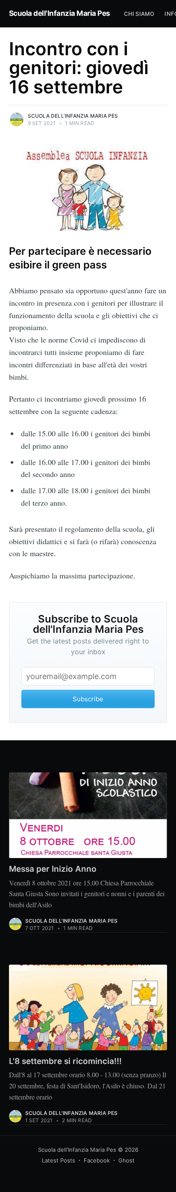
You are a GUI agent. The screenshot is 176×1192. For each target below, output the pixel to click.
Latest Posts (58, 1160)
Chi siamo (139, 13)
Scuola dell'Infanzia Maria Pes (59, 13)
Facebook (97, 1160)
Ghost (126, 1160)
